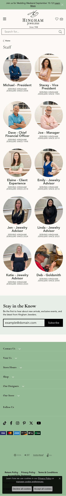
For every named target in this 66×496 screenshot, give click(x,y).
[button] (56, 19)
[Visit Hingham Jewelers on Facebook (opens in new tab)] (11, 423)
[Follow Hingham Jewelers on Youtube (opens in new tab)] (39, 423)
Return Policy (11, 472)
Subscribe (53, 322)
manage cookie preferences (29, 481)
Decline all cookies (22, 489)
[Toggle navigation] (5, 19)
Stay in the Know (19, 306)
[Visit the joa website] (49, 455)
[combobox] (29, 32)
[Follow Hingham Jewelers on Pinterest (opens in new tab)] (24, 423)
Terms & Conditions (48, 472)
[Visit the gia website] (17, 455)
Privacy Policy (28, 472)
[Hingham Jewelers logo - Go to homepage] (33, 19)
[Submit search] (60, 32)
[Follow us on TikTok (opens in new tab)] (4, 423)
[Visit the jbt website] (27, 455)
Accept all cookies (43, 489)
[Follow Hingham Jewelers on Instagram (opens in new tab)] (17, 423)
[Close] (62, 5)
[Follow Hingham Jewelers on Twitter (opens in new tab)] (31, 423)
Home (7, 40)
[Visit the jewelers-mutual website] (38, 455)
